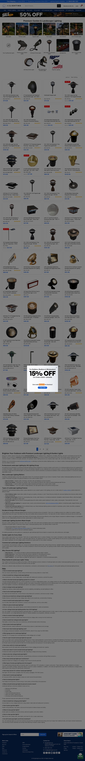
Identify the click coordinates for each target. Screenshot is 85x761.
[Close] (56, 367)
